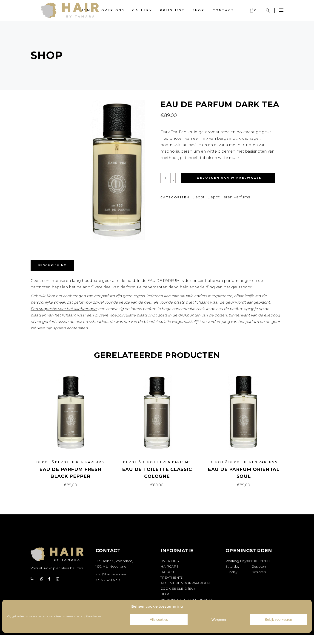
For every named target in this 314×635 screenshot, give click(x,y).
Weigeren (218, 619)
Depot (198, 197)
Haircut (168, 572)
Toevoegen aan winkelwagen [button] (70, 485)
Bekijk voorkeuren (278, 619)
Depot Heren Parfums (228, 197)
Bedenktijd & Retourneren (187, 599)
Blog (165, 594)
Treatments (171, 577)
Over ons (169, 561)
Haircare (169, 566)
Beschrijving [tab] (52, 265)
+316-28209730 (108, 580)
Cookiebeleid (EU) (177, 588)
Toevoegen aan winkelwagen (228, 178)
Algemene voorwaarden (185, 583)
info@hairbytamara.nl (112, 574)
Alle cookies (159, 619)
